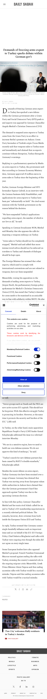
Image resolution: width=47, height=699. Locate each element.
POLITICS (12, 657)
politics (4, 599)
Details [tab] (23, 311)
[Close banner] (43, 305)
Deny (23, 392)
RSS (42, 693)
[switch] (37, 356)
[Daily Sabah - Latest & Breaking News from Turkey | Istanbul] (23, 4)
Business (35, 661)
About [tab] (38, 311)
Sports (12, 669)
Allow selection (23, 386)
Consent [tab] (8, 311)
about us (22, 693)
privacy (13, 693)
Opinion (35, 669)
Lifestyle (12, 665)
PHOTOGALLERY (13, 638)
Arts (35, 665)
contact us (33, 693)
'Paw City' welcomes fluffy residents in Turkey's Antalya (22, 633)
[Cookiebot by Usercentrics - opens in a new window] (29, 305)
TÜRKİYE (35, 657)
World (12, 661)
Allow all (23, 379)
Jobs (5, 693)
